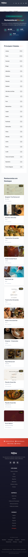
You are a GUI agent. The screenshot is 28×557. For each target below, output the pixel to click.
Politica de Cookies (14, 506)
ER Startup (15, 541)
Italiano (14, 515)
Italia (14, 474)
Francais (14, 523)
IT (13, 3)
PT (26, 3)
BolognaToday (8, 541)
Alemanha (14, 481)
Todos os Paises (14, 471)
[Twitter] (17, 462)
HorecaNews (17, 539)
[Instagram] (14, 462)
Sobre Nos (14, 496)
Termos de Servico (14, 503)
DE (23, 3)
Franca (14, 476)
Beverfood (23, 539)
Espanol (14, 520)
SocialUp (20, 541)
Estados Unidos (14, 484)
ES (18, 3)
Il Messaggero (10, 539)
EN (16, 3)
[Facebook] (10, 462)
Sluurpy (14, 486)
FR (21, 3)
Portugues (14, 528)
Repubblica (4, 539)
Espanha (14, 479)
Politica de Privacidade (14, 501)
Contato (14, 498)
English (14, 517)
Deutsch (14, 525)
